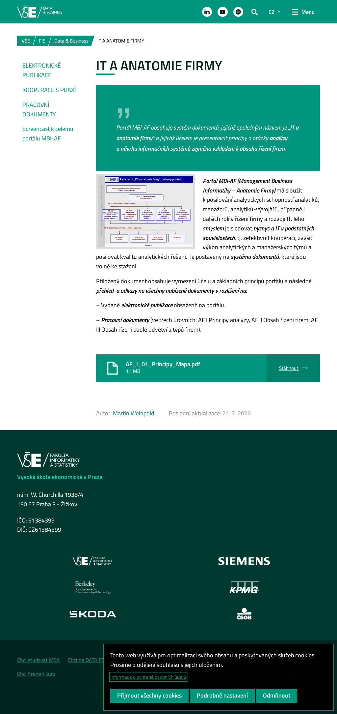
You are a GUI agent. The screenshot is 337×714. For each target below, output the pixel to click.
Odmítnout (276, 695)
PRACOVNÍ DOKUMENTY (39, 109)
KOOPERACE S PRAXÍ (49, 89)
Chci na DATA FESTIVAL (94, 660)
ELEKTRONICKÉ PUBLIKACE (41, 70)
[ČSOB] (244, 613)
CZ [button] (271, 12)
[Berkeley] (93, 587)
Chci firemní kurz (36, 674)
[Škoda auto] (92, 614)
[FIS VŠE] (93, 561)
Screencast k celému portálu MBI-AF (47, 133)
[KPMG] (244, 587)
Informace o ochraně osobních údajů (148, 677)
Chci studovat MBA (38, 660)
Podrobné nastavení (222, 695)
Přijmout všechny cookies (149, 695)
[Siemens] (244, 561)
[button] (207, 12)
